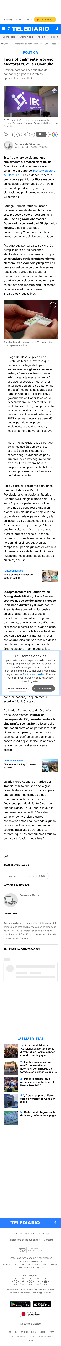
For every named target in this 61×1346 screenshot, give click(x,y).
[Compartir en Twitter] (19, 134)
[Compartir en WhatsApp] (6, 134)
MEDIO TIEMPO (28, 1332)
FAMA (51, 1332)
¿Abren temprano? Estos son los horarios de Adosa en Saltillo (37, 1099)
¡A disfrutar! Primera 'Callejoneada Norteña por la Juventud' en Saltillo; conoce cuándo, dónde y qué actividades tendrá (37, 1052)
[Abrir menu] (3, 29)
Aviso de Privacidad (24, 1233)
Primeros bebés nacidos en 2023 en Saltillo (18, 576)
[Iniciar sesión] (57, 28)
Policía (41, 36)
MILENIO (13, 1332)
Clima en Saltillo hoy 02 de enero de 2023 (21, 766)
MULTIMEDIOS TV (19, 1336)
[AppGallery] (30, 1313)
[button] (53, 134)
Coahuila (12, 876)
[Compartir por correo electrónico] (32, 134)
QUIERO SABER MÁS (17, 688)
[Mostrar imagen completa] (53, 305)
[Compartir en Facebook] (12, 134)
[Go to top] (55, 1223)
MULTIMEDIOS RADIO (42, 1336)
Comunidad (26, 36)
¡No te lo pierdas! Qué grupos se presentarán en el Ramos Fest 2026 (37, 1082)
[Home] (30, 29)
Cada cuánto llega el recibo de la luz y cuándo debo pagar (38, 1114)
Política (54, 36)
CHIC (42, 1332)
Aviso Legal (44, 1233)
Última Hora (8, 36)
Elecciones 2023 (36, 876)
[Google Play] (20, 1304)
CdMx (19, 19)
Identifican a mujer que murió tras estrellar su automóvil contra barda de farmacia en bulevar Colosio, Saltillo (37, 1068)
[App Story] (42, 1304)
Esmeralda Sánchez (28, 144)
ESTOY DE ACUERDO (43, 688)
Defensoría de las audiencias (25, 1239)
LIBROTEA (32, 1340)
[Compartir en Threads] (25, 134)
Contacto (48, 1239)
